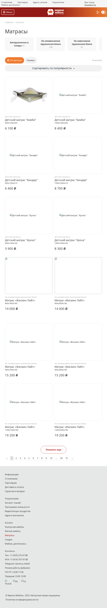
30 (61, 458)
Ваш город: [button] (90, 3)
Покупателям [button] (58, 2)
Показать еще (53, 449)
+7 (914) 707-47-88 (19, 559)
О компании (6, 2)
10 (51, 458)
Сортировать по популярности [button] (52, 68)
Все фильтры (16, 60)
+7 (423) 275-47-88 (19, 555)
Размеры (31, 60)
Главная (9, 22)
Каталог (20, 22)
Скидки (8, 539)
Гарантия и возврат (15, 491)
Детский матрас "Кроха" (20, 240)
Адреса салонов (40, 2)
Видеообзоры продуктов (17, 511)
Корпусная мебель (14, 526)
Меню (9, 12)
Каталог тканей (13, 502)
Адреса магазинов (14, 515)
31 (67, 458)
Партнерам (22, 2)
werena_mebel (22, 563)
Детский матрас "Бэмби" (20, 120)
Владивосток (90, 5)
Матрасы (9, 535)
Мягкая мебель (13, 531)
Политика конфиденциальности (21, 599)
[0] (104, 12)
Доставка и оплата (14, 487)
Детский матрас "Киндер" (21, 180)
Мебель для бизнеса (10, 5)
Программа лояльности (17, 507)
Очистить (97, 60)
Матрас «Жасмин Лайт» (20, 300)
